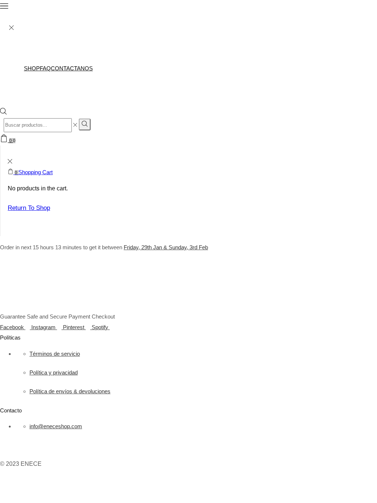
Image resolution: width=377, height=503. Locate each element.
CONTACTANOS (72, 68)
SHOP (32, 68)
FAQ (45, 68)
